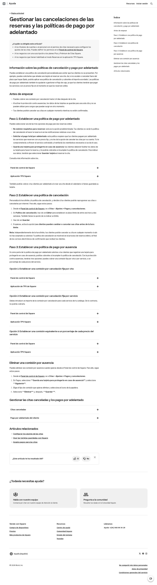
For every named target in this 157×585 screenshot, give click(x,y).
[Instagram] (146, 553)
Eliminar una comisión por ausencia (126, 59)
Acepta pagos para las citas (25, 442)
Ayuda (12, 3)
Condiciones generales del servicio (133, 573)
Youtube (60, 539)
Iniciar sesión (142, 4)
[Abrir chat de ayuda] (151, 579)
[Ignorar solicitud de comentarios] (94, 457)
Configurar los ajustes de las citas (28, 434)
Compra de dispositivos (19, 528)
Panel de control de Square (71, 50)
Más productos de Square (20, 535)
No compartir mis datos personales (133, 565)
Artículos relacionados (122, 71)
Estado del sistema (64, 535)
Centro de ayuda (63, 528)
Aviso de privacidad (139, 569)
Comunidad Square (64, 531)
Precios (13, 531)
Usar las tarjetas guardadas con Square (30, 438)
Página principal (17, 13)
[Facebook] (143, 553)
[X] (140, 553)
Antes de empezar (120, 31)
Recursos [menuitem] (130, 4)
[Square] (4, 3)
